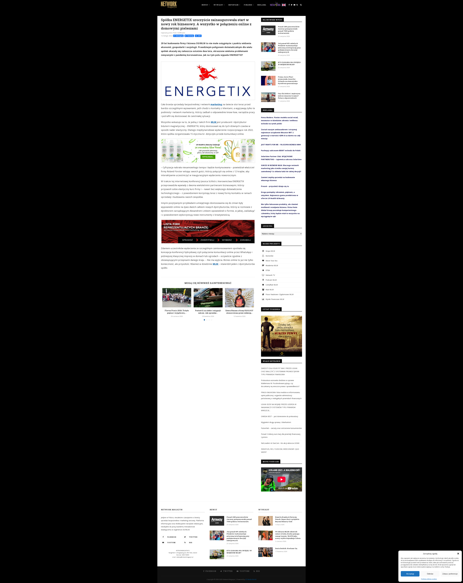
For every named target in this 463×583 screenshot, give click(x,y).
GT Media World (250, 579)
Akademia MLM (271, 265)
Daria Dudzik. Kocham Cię (286, 548)
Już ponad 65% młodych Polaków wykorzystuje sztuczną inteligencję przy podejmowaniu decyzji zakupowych (289, 47)
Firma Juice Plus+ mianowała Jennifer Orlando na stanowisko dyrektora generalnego (288, 80)
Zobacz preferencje (450, 574)
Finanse (248, 5)
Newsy (205, 5)
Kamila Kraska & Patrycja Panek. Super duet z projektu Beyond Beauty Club (287, 519)
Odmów (430, 574)
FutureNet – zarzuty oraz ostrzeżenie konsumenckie (281, 428)
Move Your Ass (271, 260)
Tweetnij (190, 36)
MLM (214, 122)
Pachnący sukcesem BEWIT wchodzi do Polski (280, 150)
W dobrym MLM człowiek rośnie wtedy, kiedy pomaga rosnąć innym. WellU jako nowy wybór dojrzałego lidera (287, 535)
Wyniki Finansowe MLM (274, 299)
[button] (458, 553)
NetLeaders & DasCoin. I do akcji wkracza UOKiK (280, 443)
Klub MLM (269, 289)
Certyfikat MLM (271, 285)
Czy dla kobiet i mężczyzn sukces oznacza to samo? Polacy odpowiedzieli (289, 95)
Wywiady (218, 5)
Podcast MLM (271, 280)
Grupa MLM (270, 251)
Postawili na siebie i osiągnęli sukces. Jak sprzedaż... (208, 311)
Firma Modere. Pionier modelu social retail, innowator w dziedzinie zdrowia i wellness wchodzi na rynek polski (279, 120)
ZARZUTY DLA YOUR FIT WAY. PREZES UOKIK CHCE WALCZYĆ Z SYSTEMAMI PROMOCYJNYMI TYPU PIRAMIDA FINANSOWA (280, 371)
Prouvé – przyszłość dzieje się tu (275, 186)
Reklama (261, 5)
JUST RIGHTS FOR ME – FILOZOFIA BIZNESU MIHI (281, 144)
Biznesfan (269, 256)
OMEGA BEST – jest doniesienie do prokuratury (279, 416)
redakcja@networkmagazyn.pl (184, 557)
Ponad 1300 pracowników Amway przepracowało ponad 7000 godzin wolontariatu (289, 30)
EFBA (267, 270)
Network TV (270, 275)
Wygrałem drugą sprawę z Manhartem (276, 422)
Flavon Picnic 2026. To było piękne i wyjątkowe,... (177, 311)
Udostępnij (179, 36)
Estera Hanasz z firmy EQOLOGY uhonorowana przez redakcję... (239, 311)
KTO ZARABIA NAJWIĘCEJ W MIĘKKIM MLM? (289, 63)
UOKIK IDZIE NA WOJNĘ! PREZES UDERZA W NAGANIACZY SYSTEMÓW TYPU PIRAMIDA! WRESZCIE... (278, 407)
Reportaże (233, 5)
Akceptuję (410, 574)
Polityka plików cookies (429, 579)
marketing (217, 104)
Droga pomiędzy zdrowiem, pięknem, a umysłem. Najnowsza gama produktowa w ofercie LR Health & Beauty (279, 195)
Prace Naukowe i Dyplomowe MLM (279, 294)
